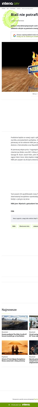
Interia (3, 8)
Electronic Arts (24, 226)
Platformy (12, 8)
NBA (13, 226)
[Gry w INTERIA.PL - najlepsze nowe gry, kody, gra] (17, 3)
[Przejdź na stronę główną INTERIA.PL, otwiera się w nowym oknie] (7, 3)
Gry (8, 8)
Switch (18, 8)
